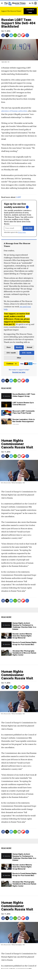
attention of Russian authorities (14, 111)
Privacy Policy (22, 232)
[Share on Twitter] (7, 35)
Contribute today (30, 11)
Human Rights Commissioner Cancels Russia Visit (17, 444)
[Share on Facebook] (3, 35)
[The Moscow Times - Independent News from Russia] (15, 3)
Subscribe (28, 228)
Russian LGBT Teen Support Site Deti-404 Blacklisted (18, 23)
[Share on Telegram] (11, 35)
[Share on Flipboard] (23, 35)
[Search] (32, 3)
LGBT (18, 197)
